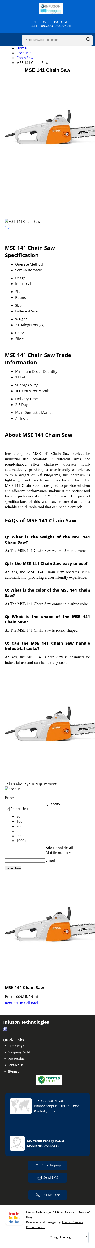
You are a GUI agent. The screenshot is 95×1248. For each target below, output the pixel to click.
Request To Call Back (22, 1002)
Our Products (17, 1058)
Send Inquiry (51, 1165)
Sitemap (14, 1071)
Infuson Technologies (51, 24)
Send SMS (50, 1177)
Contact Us (15, 1065)
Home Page (16, 1046)
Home (21, 48)
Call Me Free (51, 1195)
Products (24, 52)
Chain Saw (24, 57)
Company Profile (20, 1052)
